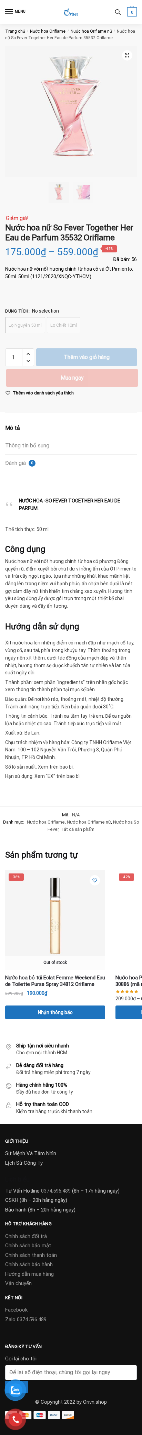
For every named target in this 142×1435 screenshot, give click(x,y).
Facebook (16, 1310)
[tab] (71, 428)
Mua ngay (72, 377)
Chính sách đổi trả (26, 1236)
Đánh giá (19, 463)
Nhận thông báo (55, 1012)
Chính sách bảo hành (29, 1264)
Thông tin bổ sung (27, 445)
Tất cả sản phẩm (77, 829)
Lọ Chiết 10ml (63, 325)
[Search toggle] (117, 12)
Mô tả (12, 428)
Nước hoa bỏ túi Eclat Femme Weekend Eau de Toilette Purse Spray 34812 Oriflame (55, 981)
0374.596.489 (56, 1191)
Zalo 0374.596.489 (26, 1319)
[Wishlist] (95, 880)
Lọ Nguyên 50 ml (25, 325)
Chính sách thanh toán (31, 1255)
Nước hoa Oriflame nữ (91, 31)
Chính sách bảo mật (28, 1245)
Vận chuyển (18, 1283)
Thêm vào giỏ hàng (87, 357)
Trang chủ (15, 31)
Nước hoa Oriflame (47, 31)
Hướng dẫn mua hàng (29, 1274)
